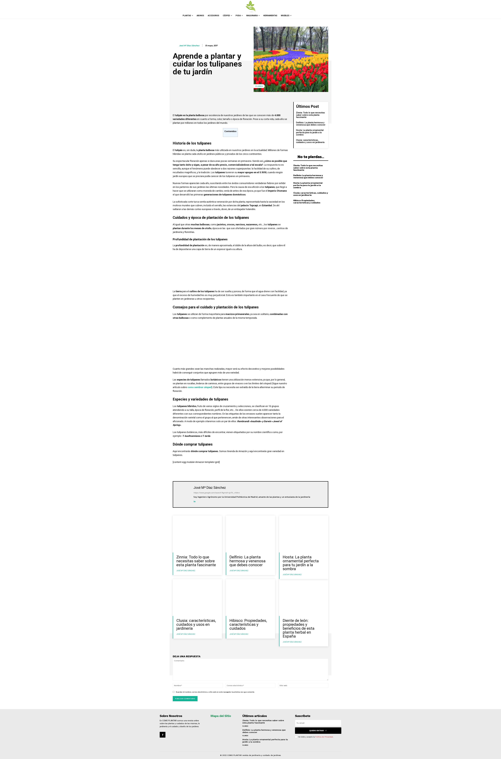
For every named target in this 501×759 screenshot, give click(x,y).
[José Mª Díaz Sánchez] (176, 45)
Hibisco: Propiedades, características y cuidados (306, 201)
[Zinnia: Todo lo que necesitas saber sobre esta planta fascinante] (197, 534)
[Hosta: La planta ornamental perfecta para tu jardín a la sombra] (303, 534)
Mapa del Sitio (220, 716)
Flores (259, 86)
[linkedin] (194, 501)
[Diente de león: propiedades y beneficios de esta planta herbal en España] (303, 597)
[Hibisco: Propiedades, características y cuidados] (250, 597)
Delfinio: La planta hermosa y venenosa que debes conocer (310, 123)
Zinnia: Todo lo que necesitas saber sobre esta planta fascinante (310, 114)
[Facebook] (162, 735)
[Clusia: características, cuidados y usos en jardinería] (197, 597)
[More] (264, 104)
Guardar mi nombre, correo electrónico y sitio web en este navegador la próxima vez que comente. (215, 692)
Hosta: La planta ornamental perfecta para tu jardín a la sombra (310, 132)
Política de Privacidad (324, 737)
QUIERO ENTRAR (316, 731)
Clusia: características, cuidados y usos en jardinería (310, 141)
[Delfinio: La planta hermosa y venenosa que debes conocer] (250, 534)
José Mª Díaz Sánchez (189, 45)
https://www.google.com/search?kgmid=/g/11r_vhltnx (216, 492)
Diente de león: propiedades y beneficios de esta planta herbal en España (298, 628)
